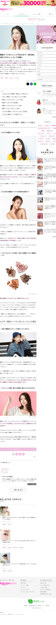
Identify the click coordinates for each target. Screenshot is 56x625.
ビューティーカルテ (25, 589)
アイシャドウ (41, 133)
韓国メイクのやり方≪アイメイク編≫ (12, 105)
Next (34, 456)
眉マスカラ (21, 547)
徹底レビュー (50, 130)
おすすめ (9, 547)
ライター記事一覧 (31, 484)
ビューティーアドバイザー (26, 591)
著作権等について (40, 605)
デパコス (48, 141)
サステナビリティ (20, 614)
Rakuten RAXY (6, 9)
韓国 (6, 77)
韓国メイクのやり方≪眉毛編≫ (10, 102)
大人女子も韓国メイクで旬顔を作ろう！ (12, 114)
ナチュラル (15, 547)
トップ (7, 14)
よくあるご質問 (43, 587)
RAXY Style (22, 14)
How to (2, 77)
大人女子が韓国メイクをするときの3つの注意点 (14, 111)
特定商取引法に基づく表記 (45, 593)
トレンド (11, 77)
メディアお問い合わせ (45, 585)
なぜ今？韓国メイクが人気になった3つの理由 (14, 97)
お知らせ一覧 (43, 583)
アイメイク (6, 76)
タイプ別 (52, 144)
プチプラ (41, 138)
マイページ (23, 587)
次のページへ (18, 449)
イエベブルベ (51, 136)
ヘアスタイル (43, 136)
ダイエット (40, 141)
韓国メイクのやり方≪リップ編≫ (11, 108)
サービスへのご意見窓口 (45, 589)
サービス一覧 (2, 614)
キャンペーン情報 (36, 14)
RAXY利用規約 (43, 591)
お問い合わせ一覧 (10, 614)
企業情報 (25, 605)
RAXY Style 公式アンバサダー (44, 128)
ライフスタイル (44, 144)
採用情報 (47, 605)
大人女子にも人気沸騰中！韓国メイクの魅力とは (15, 94)
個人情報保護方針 (32, 605)
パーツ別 (16, 77)
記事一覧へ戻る (18, 490)
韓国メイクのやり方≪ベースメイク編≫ (12, 99)
